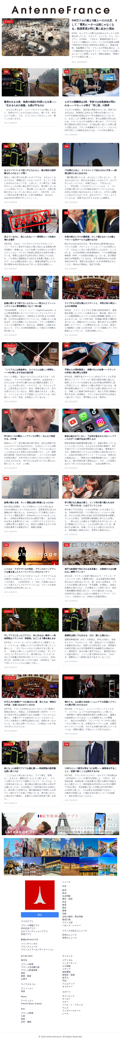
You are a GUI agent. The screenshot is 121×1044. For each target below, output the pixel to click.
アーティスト (27, 1000)
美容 (23, 991)
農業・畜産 (26, 975)
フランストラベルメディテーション (37, 949)
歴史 (64, 907)
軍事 (64, 910)
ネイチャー (67, 986)
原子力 (65, 977)
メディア (66, 968)
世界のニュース (69, 937)
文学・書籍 (26, 1021)
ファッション (27, 988)
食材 (23, 973)
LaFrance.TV (31, 939)
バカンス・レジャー (71, 925)
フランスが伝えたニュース (74, 930)
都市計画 (66, 919)
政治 (64, 893)
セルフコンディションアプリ (34, 931)
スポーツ (66, 991)
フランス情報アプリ (30, 925)
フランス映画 (27, 1013)
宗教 (64, 913)
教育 (64, 904)
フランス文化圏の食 (30, 967)
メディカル (67, 960)
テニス (65, 1007)
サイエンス (67, 955)
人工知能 (66, 965)
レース (65, 1013)
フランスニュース (29, 946)
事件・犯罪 (67, 898)
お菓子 (24, 978)
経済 (64, 890)
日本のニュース (69, 934)
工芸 (23, 1015)
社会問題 (66, 896)
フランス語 (67, 922)
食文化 (24, 960)
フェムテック (68, 983)
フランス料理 (27, 964)
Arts (23, 1008)
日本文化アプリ (28, 928)
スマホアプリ (27, 921)
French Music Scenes (31, 1003)
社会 (64, 886)
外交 (64, 901)
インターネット (69, 963)
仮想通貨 (66, 971)
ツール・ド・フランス (72, 1004)
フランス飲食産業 (29, 970)
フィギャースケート (71, 1010)
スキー (65, 1001)
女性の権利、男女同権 (72, 916)
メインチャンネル (29, 943)
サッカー (66, 998)
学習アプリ (26, 934)
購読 (40, 914)
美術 (23, 1018)
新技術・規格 (68, 974)
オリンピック (68, 995)
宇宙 (64, 980)
